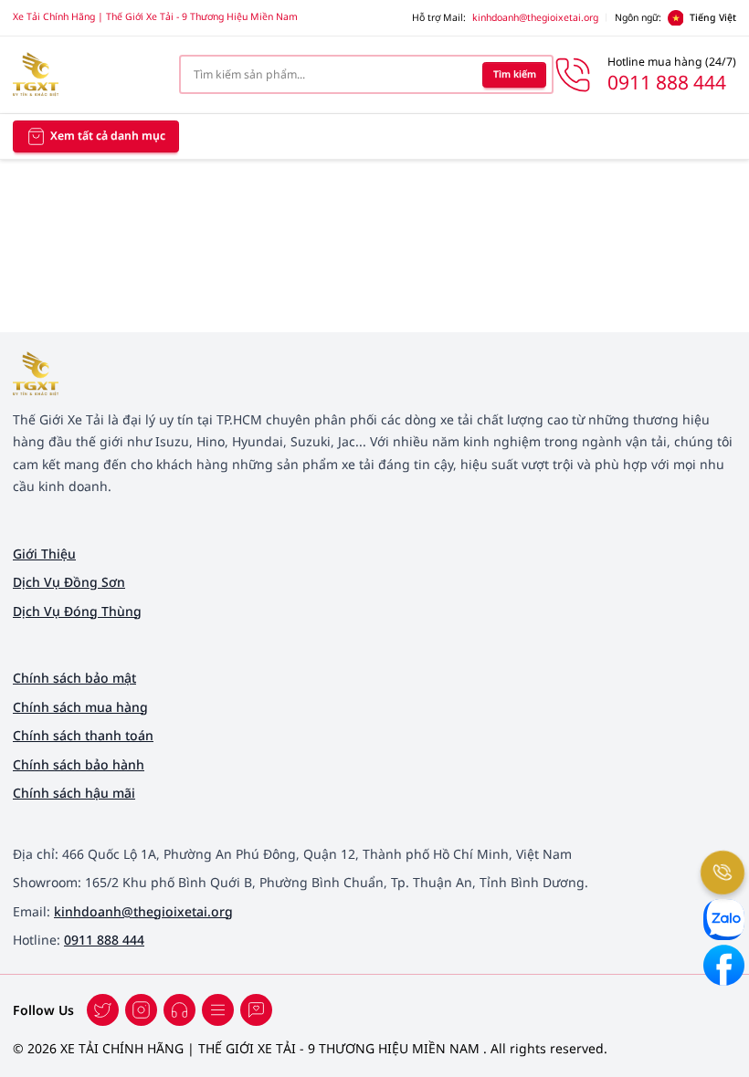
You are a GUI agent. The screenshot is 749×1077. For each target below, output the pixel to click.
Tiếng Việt (713, 17)
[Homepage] (83, 74)
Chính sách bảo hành (78, 764)
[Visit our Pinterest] (256, 1010)
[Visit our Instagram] (218, 1010)
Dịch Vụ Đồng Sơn (69, 582)
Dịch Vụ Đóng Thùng (77, 611)
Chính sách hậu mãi (74, 792)
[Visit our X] (141, 1010)
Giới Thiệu (44, 553)
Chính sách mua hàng (80, 707)
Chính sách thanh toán (83, 735)
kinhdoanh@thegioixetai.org (535, 17)
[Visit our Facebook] (103, 1010)
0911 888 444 (104, 939)
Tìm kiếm (514, 74)
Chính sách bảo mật (74, 677)
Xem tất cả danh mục (107, 135)
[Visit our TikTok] (179, 1010)
